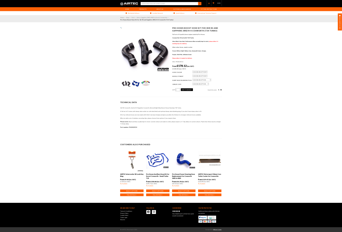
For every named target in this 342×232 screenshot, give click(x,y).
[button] (121, 27)
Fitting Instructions (209, 9)
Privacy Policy (124, 213)
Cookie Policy (124, 215)
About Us (159, 9)
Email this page (212, 90)
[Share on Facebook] (221, 90)
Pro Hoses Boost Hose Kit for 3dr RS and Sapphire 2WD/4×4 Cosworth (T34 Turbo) (146, 20)
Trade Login (123, 217)
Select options (132, 191)
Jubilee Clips (176, 84)
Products (142, 9)
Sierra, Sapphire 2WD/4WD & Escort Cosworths (152, 17)
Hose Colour (177, 72)
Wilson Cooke (217, 229)
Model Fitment (177, 76)
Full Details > (132, 195)
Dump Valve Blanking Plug (182, 80)
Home (127, 9)
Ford (132, 17)
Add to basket (187, 89)
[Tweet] (219, 90)
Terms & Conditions (126, 211)
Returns (122, 219)
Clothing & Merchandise (182, 9)
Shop (127, 17)
